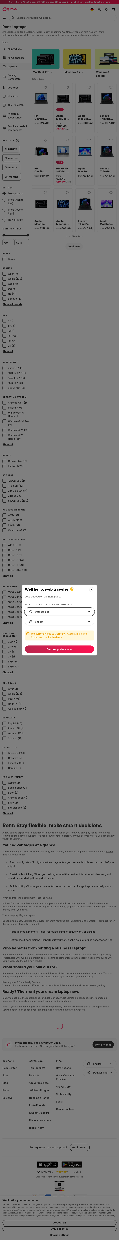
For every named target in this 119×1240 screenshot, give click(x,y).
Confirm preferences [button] (59, 649)
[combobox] (59, 612)
